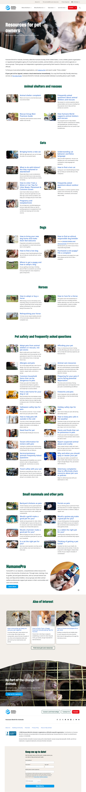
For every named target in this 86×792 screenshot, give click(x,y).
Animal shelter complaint (30, 95)
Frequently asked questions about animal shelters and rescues (67, 97)
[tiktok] (73, 719)
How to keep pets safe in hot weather (68, 418)
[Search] (78, 7)
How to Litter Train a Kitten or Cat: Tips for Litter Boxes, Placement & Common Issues (30, 186)
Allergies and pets (27, 363)
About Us (37, 2)
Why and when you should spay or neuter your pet (69, 454)
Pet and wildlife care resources (51, 2)
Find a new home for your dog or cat (30, 393)
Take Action (51, 7)
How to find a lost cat (66, 167)
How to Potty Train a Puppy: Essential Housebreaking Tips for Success (42, 630)
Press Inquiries (65, 2)
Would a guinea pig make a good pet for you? (68, 517)
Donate (71, 7)
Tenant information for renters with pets (29, 443)
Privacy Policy (35, 727)
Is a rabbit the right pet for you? (67, 531)
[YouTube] (76, 719)
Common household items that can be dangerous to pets (28, 378)
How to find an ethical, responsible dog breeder (68, 237)
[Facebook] (65, 719)
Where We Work (26, 7)
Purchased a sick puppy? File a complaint (68, 252)
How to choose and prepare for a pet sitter (67, 629)
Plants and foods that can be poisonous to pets (68, 431)
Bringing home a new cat (30, 152)
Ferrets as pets (64, 503)
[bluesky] (68, 719)
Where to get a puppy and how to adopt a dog (30, 263)
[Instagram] (60, 719)
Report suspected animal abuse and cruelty (68, 443)
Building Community (17, 727)
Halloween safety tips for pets (30, 408)
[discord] (78, 719)
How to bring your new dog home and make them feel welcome (29, 238)
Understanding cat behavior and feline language (66, 154)
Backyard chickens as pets (31, 503)
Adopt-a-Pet (41, 70)
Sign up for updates (14, 694)
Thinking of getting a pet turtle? (68, 542)
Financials (27, 727)
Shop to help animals (46, 727)
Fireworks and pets (65, 392)
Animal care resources (67, 363)
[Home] (11, 712)
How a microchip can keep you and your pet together (17, 629)
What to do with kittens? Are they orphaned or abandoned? (30, 169)
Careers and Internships (51, 712)
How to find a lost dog (29, 251)
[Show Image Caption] (85, 45)
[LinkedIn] (70, 719)
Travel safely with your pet (31, 469)
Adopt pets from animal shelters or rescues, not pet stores (30, 347)
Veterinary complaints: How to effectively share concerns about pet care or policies (68, 472)
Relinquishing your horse (30, 313)
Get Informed (61, 7)
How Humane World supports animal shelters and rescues (68, 116)
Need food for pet (27, 430)
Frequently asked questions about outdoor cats (68, 185)
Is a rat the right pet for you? (29, 542)
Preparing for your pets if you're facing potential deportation (68, 378)
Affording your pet (65, 345)
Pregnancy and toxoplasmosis (26, 201)
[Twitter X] (62, 719)
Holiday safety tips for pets (67, 408)
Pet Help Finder (17, 76)
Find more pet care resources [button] (43, 648)
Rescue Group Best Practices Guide (28, 115)
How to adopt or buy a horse (29, 297)
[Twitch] (57, 719)
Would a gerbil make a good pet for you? (29, 517)
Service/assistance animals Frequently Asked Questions (30, 455)
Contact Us (66, 712)
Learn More (12, 586)
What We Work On (39, 7)
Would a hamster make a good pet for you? (30, 531)
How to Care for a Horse (68, 296)
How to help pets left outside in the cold (28, 418)
